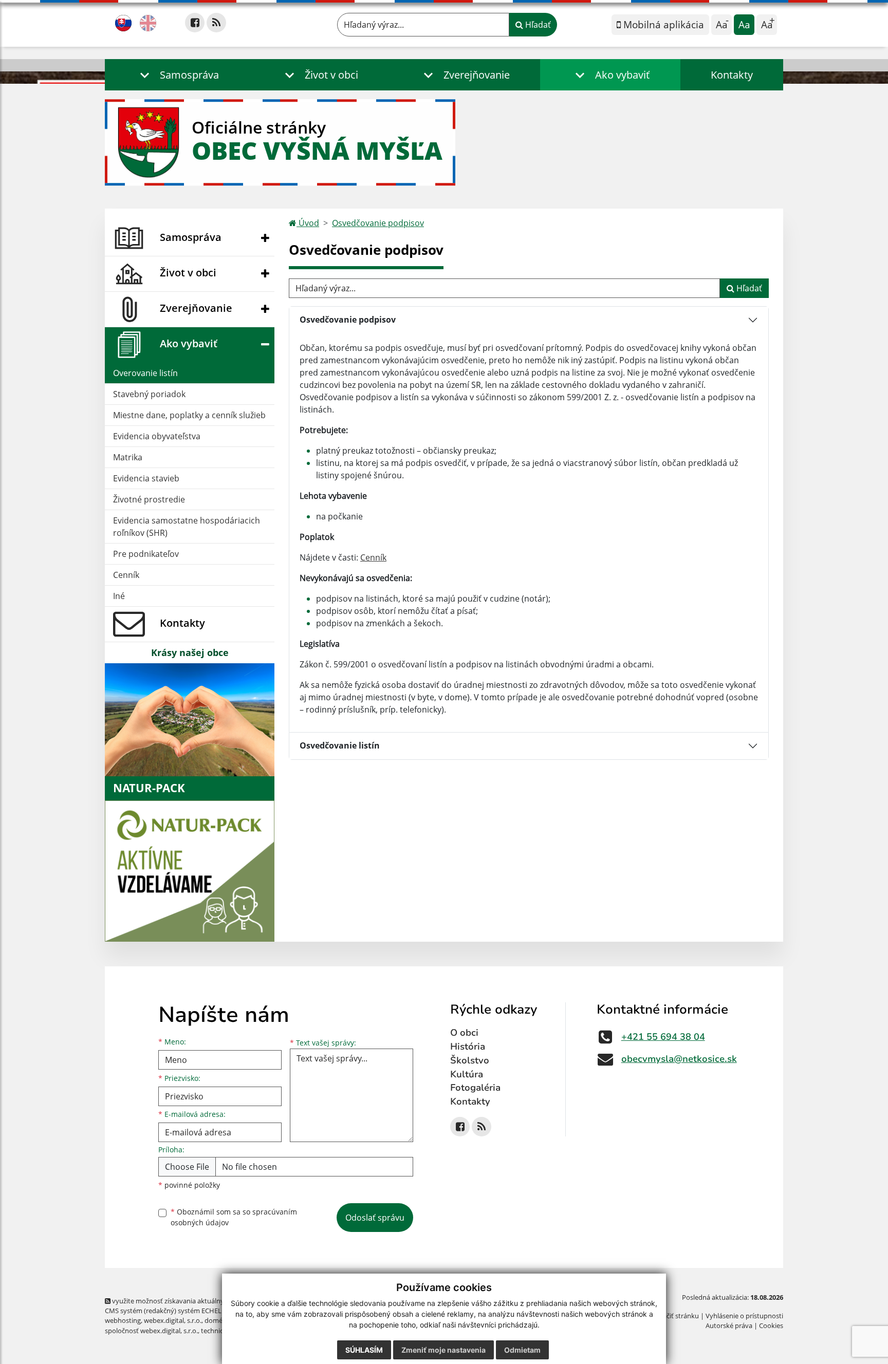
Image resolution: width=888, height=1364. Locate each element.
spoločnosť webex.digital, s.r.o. (151, 1330)
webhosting (123, 1320)
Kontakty (732, 75)
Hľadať (537, 24)
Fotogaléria (475, 1087)
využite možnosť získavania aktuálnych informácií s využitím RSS (209, 1300)
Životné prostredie (149, 499)
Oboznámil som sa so (234, 1217)
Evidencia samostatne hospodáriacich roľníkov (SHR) (186, 526)
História (467, 1046)
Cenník (126, 575)
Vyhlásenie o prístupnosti (744, 1315)
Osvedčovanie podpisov (378, 223)
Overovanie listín (145, 373)
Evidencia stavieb (146, 478)
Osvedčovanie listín (340, 745)
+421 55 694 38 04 (663, 1037)
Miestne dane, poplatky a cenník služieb (189, 415)
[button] (177, 74)
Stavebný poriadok (149, 394)
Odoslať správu (374, 1217)
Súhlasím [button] (364, 1350)
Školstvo (469, 1060)
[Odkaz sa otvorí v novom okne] (195, 22)
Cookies (771, 1325)
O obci (464, 1032)
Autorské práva (729, 1325)
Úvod (308, 223)
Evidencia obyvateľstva (156, 436)
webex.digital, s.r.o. (172, 1320)
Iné (119, 596)
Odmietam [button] (522, 1350)
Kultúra (466, 1074)
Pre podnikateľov (146, 553)
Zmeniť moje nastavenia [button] (443, 1350)
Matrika (127, 457)
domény (217, 1320)
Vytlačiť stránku (675, 1315)
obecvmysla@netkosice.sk (679, 1059)
